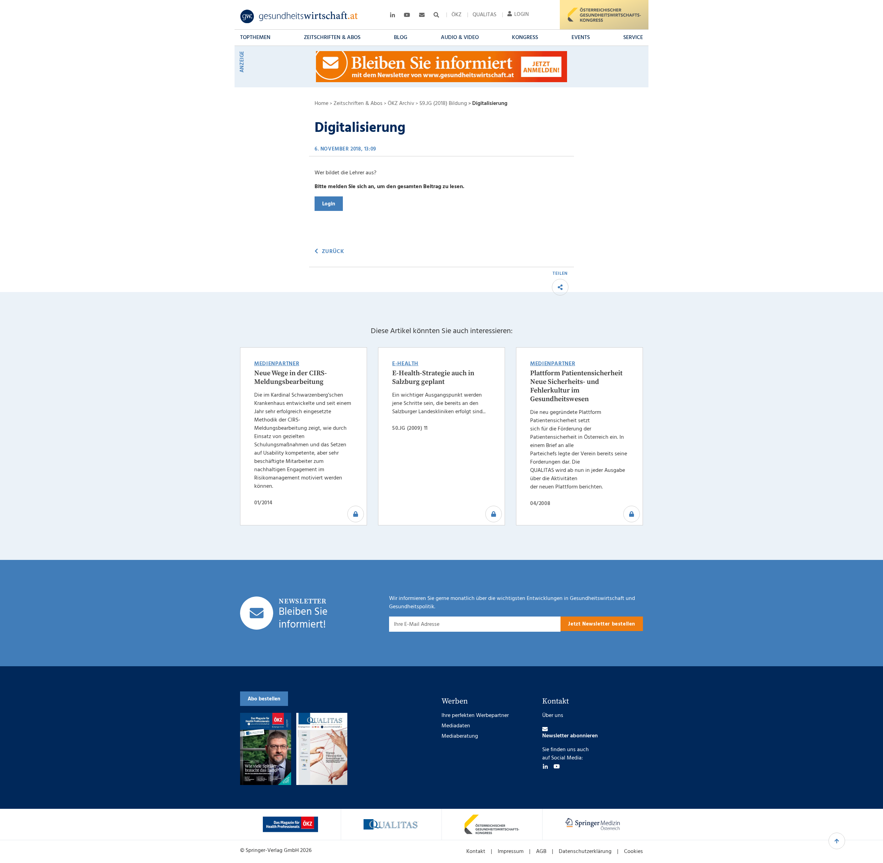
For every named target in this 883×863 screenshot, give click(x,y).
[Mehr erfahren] (290, 824)
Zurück (333, 251)
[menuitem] (457, 15)
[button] (255, 38)
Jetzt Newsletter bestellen (601, 624)
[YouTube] (556, 766)
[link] (299, 16)
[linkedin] (545, 766)
